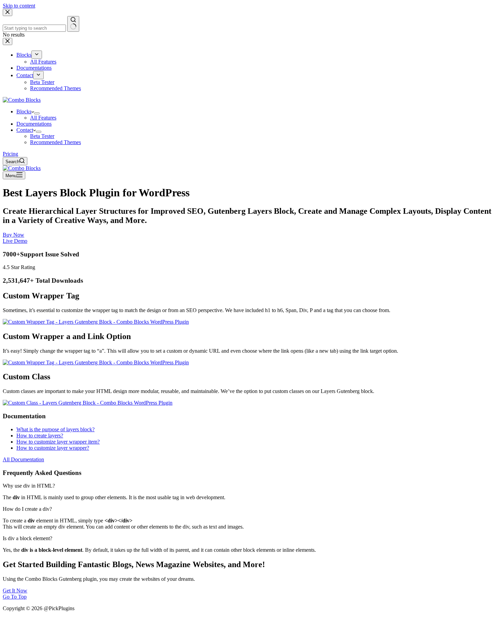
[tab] (251, 486)
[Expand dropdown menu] (37, 113)
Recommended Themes (55, 142)
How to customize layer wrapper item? (58, 442)
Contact (24, 130)
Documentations (34, 124)
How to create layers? (39, 435)
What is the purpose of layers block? (55, 429)
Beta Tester (42, 136)
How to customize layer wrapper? (52, 448)
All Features (43, 118)
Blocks (23, 111)
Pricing (10, 154)
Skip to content (19, 6)
